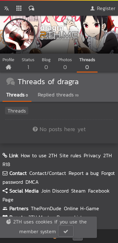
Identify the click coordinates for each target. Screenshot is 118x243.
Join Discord (55, 190)
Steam (78, 190)
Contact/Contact (47, 173)
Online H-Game (81, 208)
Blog (46, 63)
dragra (52, 27)
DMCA (32, 182)
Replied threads (58, 94)
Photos (65, 63)
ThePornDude (46, 208)
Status (28, 63)
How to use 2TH (39, 155)
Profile (8, 59)
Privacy (92, 155)
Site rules (70, 155)
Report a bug (84, 173)
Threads (87, 63)
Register (105, 8)
